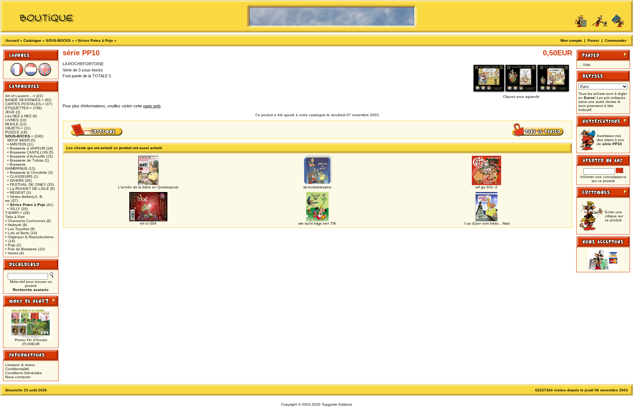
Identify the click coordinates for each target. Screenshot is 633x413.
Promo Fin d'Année (31, 340)
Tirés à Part (15, 217)
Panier (593, 40)
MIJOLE (12, 124)
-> (19, 136)
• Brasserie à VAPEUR (26, 148)
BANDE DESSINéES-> (24, 100)
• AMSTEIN (16, 144)
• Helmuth (13, 225)
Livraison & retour (20, 365)
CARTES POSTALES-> (24, 104)
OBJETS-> (14, 128)
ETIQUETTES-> (18, 108)
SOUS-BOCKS (58, 40)
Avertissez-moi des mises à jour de (610, 140)
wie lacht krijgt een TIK (317, 223)
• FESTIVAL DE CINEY (26, 184)
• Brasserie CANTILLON (27, 152)
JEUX (10, 112)
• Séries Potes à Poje (94, 40)
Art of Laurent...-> (20, 96)
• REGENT (16, 193)
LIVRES (12, 120)
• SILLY (13, 209)
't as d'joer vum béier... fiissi (487, 223)
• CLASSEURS (20, 176)
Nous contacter (18, 377)
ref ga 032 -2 (486, 187)
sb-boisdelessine (317, 187)
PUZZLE (12, 132)
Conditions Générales (23, 373)
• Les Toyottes (17, 229)
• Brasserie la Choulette (27, 172)
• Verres (11, 253)
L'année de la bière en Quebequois (148, 187)
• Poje (10, 245)
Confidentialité (17, 369)
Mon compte (571, 40)
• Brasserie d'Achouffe (26, 156)
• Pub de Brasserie (21, 249)
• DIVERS (15, 180)
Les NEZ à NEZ (18, 116)
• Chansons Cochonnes (25, 221)
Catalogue (32, 40)
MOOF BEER (18, 140)
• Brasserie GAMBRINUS (16, 166)
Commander (615, 40)
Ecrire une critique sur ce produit (614, 216)
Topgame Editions (337, 404)
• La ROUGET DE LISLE (28, 189)
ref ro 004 (148, 223)
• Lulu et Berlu (17, 233)
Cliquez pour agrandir (521, 97)
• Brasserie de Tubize (25, 160)
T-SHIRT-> (13, 213)
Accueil (12, 40)
